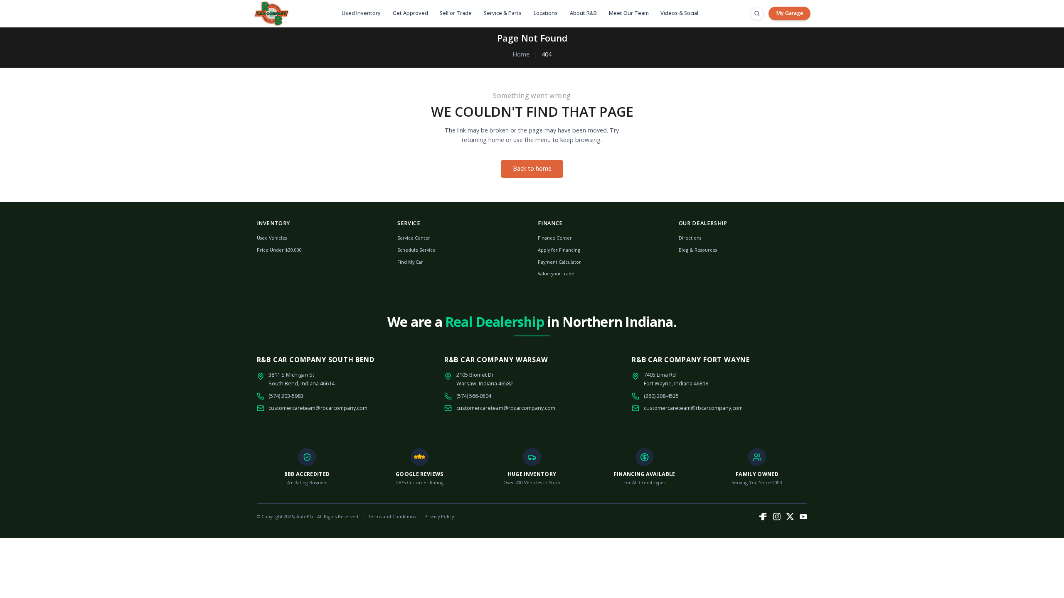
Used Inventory (361, 13)
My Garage (789, 13)
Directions (690, 238)
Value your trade (556, 273)
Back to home (532, 168)
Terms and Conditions (392, 516)
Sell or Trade (456, 13)
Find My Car (410, 262)
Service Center (413, 238)
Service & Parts (503, 13)
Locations (546, 13)
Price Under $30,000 (279, 250)
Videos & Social (679, 13)
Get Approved (410, 13)
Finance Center (555, 238)
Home (521, 54)
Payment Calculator (559, 262)
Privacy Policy (439, 516)
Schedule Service (416, 250)
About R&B (583, 13)
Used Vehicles (272, 238)
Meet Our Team (629, 13)
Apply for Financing (559, 250)
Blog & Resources (698, 250)
